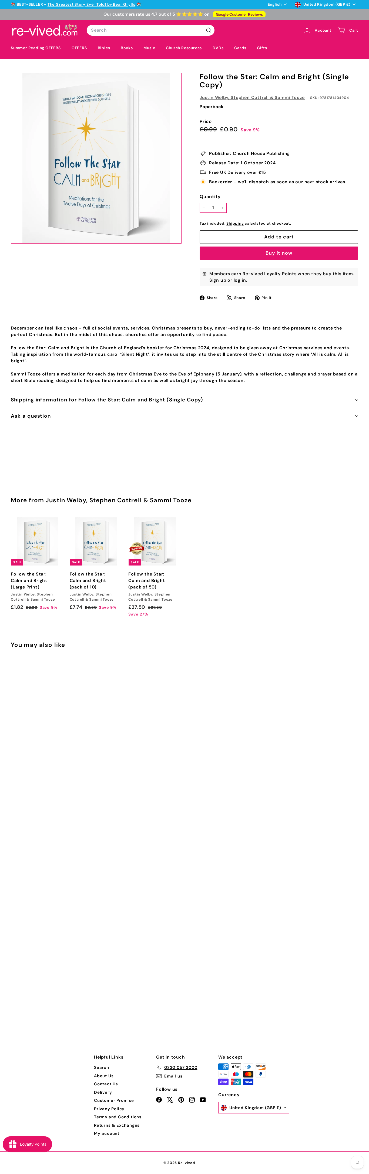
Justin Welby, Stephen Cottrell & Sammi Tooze (252, 97)
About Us (103, 1076)
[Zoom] (96, 158)
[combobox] (150, 30)
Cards (240, 47)
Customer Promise (114, 1100)
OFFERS (79, 47)
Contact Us (106, 1084)
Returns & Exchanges (117, 1125)
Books (127, 47)
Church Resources (184, 47)
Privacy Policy (109, 1109)
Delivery (103, 1092)
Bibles (104, 47)
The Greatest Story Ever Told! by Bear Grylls (91, 4)
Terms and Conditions (118, 1117)
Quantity (210, 196)
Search (101, 1067)
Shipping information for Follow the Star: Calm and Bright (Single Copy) (107, 399)
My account (106, 1133)
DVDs (218, 47)
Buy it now (279, 253)
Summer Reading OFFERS (36, 47)
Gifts (262, 47)
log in (240, 280)
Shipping (235, 223)
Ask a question (31, 416)
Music (149, 47)
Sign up (217, 280)
